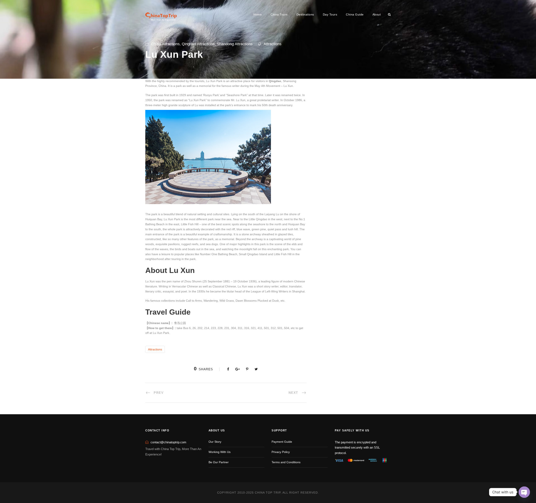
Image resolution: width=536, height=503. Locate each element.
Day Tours (330, 14)
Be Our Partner (219, 462)
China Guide (355, 14)
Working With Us (220, 452)
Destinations (305, 14)
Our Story (215, 441)
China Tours (279, 14)
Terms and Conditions (286, 462)
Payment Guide (282, 441)
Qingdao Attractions (198, 44)
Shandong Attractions (235, 44)
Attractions (272, 44)
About (376, 14)
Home (257, 14)
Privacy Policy (281, 452)
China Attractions (165, 44)
